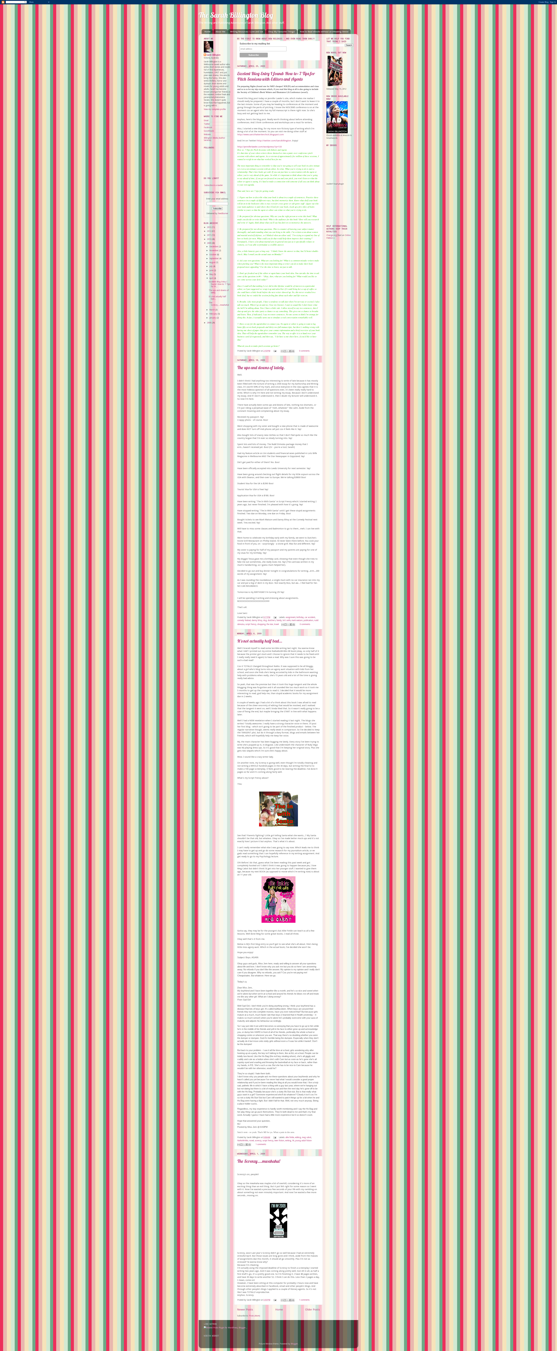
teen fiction (279, 1140)
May (211, 274)
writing (288, 1140)
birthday (300, 617)
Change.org (331, 235)
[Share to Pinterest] (293, 351)
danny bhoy (257, 620)
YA (293, 1140)
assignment (290, 617)
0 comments (304, 351)
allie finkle (289, 1137)
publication (308, 620)
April (211, 278)
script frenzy (250, 624)
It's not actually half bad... (259, 641)
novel (251, 1140)
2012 (209, 231)
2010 (209, 239)
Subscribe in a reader (213, 185)
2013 (209, 227)
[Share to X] (287, 351)
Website (207, 134)
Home (207, 31)
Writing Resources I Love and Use (246, 31)
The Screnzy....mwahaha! (258, 1161)
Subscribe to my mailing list (255, 43)
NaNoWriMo (242, 1140)
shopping (261, 624)
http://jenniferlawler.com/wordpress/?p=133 (259, 146)
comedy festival (244, 620)
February (213, 314)
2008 (209, 322)
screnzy (258, 1140)
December (214, 246)
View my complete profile (215, 109)
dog (265, 620)
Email (206, 120)
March (212, 310)
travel (276, 624)
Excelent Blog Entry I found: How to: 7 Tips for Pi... (219, 284)
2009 (209, 243)
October (213, 254)
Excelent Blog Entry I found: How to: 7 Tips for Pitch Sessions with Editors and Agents (276, 76)
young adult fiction (303, 1140)
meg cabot (306, 1137)
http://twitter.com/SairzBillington (274, 140)
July (211, 266)
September (214, 258)
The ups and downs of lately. (261, 367)
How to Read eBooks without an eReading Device (324, 31)
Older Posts (312, 1309)
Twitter (207, 124)
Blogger (294, 1344)
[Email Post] (275, 351)
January (213, 318)
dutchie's (271, 620)
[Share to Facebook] (290, 351)
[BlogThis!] (284, 351)
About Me (220, 31)
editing (298, 1137)
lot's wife (287, 620)
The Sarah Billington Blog (236, 15)
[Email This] (282, 351)
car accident (310, 617)
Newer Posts (245, 1309)
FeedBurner (223, 213)
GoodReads (209, 131)
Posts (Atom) (254, 1316)
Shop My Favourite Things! (281, 31)
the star (270, 624)
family (279, 620)
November (214, 250)
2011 (209, 235)
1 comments (261, 1144)
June (211, 270)
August (212, 262)
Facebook (208, 127)
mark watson (297, 620)
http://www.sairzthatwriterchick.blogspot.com (260, 134)
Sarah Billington (213, 55)
